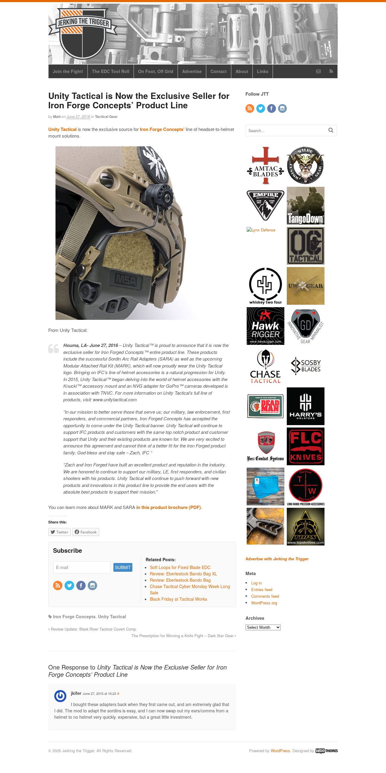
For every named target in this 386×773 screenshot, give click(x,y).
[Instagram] (93, 586)
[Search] (331, 130)
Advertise (192, 71)
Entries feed (261, 589)
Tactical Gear (106, 116)
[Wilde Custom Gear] (305, 181)
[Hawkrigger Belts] (265, 342)
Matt (57, 116)
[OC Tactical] (305, 261)
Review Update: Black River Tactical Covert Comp (93, 629)
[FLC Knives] (305, 462)
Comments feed (265, 596)
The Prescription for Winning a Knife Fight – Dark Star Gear (183, 635)
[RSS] (58, 586)
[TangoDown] (305, 221)
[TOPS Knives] (305, 542)
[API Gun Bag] (265, 502)
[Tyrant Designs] (265, 542)
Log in (256, 583)
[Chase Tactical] (265, 382)
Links (262, 71)
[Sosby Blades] (305, 382)
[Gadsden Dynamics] (305, 342)
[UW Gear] (305, 301)
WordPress (280, 750)
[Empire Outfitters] (265, 221)
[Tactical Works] (305, 502)
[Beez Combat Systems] (265, 462)
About (242, 71)
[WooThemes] (326, 750)
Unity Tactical (112, 616)
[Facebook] (81, 586)
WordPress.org (264, 603)
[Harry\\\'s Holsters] (305, 422)
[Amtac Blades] (265, 181)
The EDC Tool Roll (110, 71)
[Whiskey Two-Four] (265, 301)
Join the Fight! (68, 71)
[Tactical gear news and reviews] (83, 56)
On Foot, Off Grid (155, 71)
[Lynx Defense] (261, 230)
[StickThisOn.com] (265, 422)
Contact (218, 71)
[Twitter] (70, 586)
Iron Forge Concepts (74, 616)
